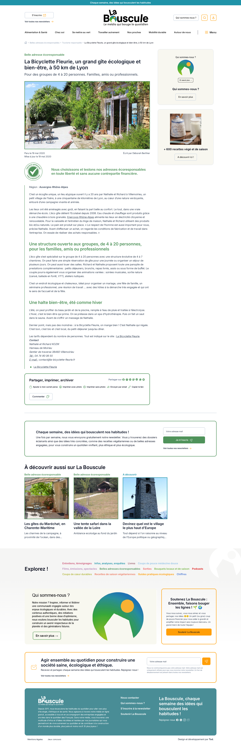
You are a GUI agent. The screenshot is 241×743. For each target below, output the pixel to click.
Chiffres (181, 574)
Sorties (147, 568)
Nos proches (134, 32)
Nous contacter (130, 697)
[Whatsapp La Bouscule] (140, 379)
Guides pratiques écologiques (156, 574)
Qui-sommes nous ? (186, 17)
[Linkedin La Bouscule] (130, 379)
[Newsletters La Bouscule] (188, 719)
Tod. (211, 739)
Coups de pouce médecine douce (158, 563)
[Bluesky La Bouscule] (143, 379)
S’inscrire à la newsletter (135, 708)
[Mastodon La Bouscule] (133, 379)
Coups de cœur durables (77, 574)
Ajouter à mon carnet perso (45, 387)
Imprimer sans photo (96, 387)
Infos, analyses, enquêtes (109, 563)
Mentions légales (35, 739)
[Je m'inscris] (206, 661)
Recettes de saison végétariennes (115, 574)
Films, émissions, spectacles (79, 568)
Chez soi (59, 32)
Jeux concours (54, 739)
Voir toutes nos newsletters (37, 21)
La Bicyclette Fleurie (127, 336)
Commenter (38, 396)
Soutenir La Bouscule (189, 632)
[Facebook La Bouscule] (123, 379)
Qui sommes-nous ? (133, 703)
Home (25, 42)
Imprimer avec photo (72, 387)
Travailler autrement (108, 32)
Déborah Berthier (141, 153)
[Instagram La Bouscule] (127, 379)
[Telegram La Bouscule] (137, 379)
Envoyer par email (118, 387)
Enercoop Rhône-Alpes (80, 217)
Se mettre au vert (81, 32)
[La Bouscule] (126, 17)
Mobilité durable (157, 32)
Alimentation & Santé (36, 32)
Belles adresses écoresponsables (44, 42)
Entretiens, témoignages (77, 563)
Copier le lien (138, 387)
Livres (131, 563)
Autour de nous (182, 32)
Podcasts (197, 568)
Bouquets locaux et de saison (171, 568)
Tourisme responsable (72, 42)
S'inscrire (37, 15)
